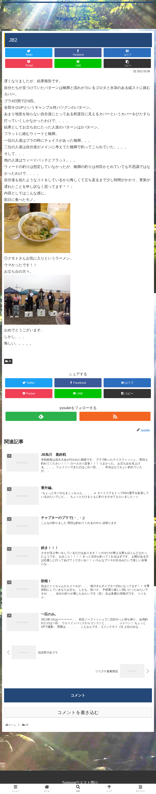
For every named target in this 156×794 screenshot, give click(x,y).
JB (9, 361)
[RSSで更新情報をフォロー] (114, 416)
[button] (144, 507)
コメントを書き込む (78, 712)
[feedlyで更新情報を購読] (40, 416)
